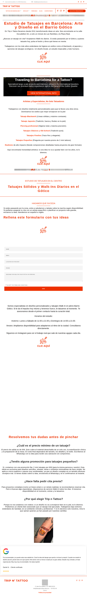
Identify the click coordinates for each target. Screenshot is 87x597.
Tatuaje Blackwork (28, 116)
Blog (40, 11)
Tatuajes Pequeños (24, 140)
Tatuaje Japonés (28, 121)
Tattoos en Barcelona (13, 11)
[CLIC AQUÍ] (43, 56)
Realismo (9, 145)
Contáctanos (49, 11)
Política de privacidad (45, 592)
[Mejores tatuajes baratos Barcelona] (45, 582)
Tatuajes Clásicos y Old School (36, 131)
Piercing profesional (29, 126)
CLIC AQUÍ (43, 61)
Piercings (34, 11)
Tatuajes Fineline (34, 135)
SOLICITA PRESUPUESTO (76, 11)
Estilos (25, 11)
